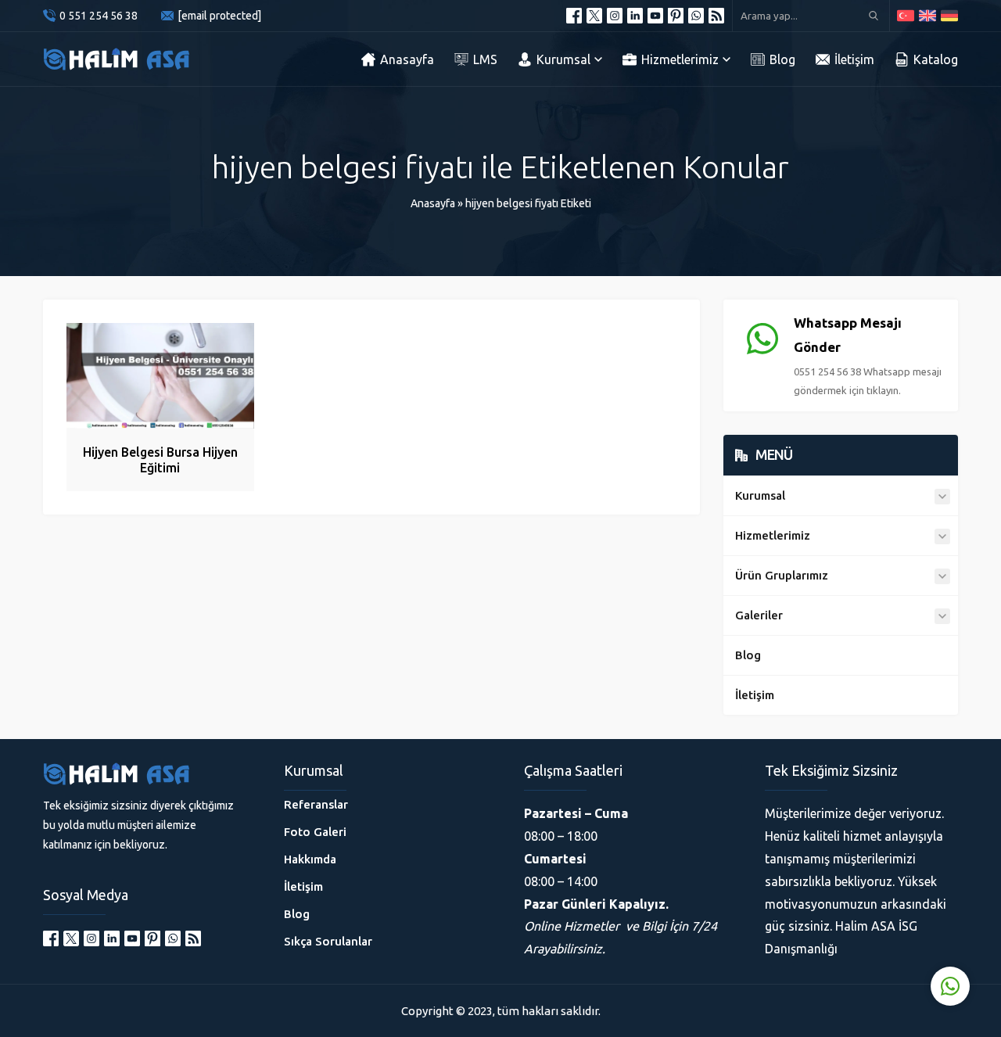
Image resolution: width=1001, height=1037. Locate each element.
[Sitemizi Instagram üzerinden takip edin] (614, 15)
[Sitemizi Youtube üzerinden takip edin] (655, 15)
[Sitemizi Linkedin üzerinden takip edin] (635, 15)
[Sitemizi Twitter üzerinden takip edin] (594, 15)
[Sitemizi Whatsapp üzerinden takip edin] (696, 15)
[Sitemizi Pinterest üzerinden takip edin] (675, 15)
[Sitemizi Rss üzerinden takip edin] (716, 15)
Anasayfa (433, 203)
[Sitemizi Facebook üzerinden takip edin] (574, 15)
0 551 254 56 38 (98, 15)
